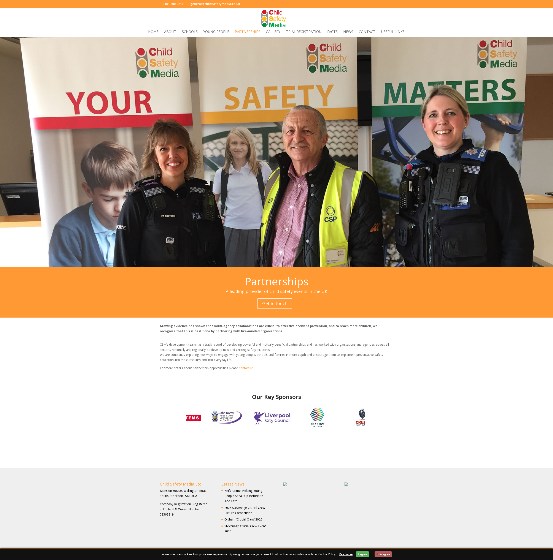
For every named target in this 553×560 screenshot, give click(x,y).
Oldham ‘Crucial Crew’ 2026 (243, 519)
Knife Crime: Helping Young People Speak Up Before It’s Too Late (244, 496)
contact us (246, 368)
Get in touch (275, 303)
